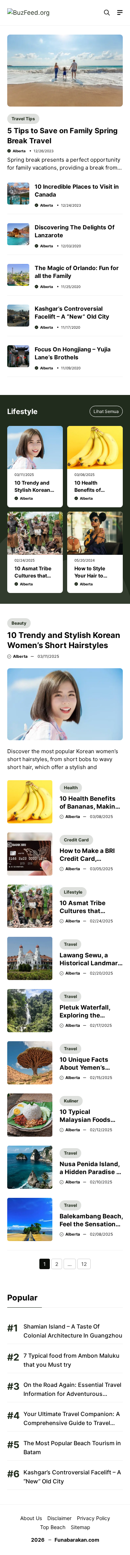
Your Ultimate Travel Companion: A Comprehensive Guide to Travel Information (71, 1422)
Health (71, 787)
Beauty (19, 623)
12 (86, 1265)
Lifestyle (73, 892)
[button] (106, 13)
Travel (70, 944)
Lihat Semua (106, 411)
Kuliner (71, 1101)
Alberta (19, 151)
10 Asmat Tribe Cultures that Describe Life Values (91, 910)
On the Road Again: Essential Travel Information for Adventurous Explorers (72, 1393)
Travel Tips (23, 118)
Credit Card (76, 839)
